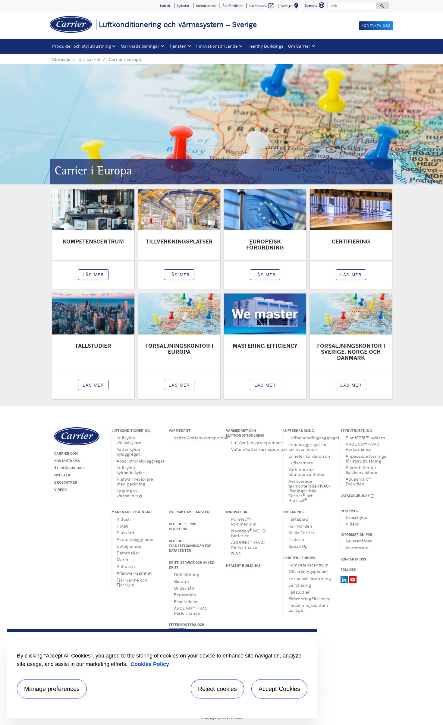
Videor (60, 490)
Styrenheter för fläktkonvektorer (362, 470)
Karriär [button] (165, 6)
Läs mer (93, 274)
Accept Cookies (279, 689)
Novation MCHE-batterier (248, 532)
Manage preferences (52, 689)
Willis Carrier (301, 532)
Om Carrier (89, 59)
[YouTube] (353, 579)
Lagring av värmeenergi (129, 493)
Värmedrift (180, 430)
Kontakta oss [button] (205, 6)
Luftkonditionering (131, 430)
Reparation (185, 594)
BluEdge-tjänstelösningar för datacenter (190, 546)
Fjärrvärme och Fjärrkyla (132, 582)
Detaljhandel (130, 546)
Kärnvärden (300, 526)
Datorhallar (128, 552)
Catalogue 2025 (358, 496)
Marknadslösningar (132, 512)
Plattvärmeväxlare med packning (135, 481)
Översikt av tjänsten (189, 512)
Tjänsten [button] (178, 46)
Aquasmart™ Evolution (358, 481)
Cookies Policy (149, 664)
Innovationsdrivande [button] (217, 46)
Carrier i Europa (299, 558)
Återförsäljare (69, 468)
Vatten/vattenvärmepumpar (195, 437)
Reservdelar (186, 601)
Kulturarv (126, 566)
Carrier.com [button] (261, 5)
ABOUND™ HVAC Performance (362, 447)
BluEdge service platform (184, 526)
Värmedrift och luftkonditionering (245, 433)
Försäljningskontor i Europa (308, 608)
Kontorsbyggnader (135, 539)
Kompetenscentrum (308, 564)
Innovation (237, 512)
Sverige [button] (291, 6)
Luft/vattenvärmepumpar (252, 442)
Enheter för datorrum (309, 456)
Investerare (357, 547)
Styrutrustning (356, 430)
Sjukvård (125, 532)
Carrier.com (66, 453)
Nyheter (62, 475)
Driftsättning (186, 574)
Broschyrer (65, 482)
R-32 (236, 553)
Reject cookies (217, 689)
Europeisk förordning (309, 578)
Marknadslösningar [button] (140, 46)
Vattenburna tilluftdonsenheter (306, 472)
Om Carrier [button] (299, 46)
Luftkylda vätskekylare (129, 440)
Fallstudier (299, 592)
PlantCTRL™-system (365, 437)
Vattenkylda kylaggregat (128, 452)
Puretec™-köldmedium (243, 521)
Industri (125, 519)
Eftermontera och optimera (186, 627)
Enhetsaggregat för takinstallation (307, 447)
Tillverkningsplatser (308, 571)
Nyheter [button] (183, 6)
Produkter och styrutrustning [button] (81, 46)
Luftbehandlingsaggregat (309, 437)
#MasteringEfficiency (309, 598)
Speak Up (298, 546)
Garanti (181, 581)
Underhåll (184, 588)
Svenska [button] (315, 6)
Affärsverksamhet (134, 573)
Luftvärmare (300, 462)
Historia (296, 539)
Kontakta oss (67, 461)
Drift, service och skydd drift (192, 565)
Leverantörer (359, 540)
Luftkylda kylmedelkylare (132, 470)
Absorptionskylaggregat (138, 460)
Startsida (61, 59)
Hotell (122, 526)
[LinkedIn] (345, 579)
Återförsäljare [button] (232, 6)
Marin (122, 559)
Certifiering (299, 585)
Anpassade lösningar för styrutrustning (367, 458)
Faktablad (298, 519)
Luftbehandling (298, 430)
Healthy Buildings (265, 46)
